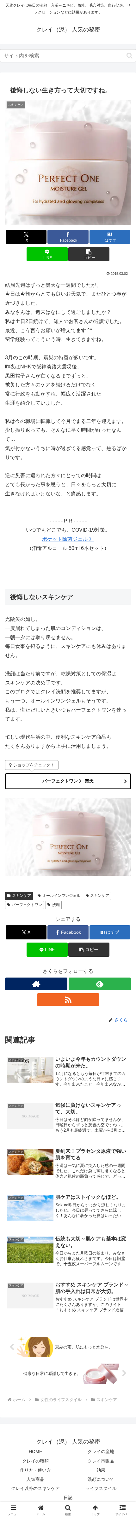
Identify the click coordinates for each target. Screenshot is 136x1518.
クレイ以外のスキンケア (35, 1488)
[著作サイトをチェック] (36, 984)
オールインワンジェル (61, 895)
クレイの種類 (35, 1460)
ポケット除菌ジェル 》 (68, 539)
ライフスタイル (100, 1488)
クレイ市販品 (101, 1460)
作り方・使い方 (35, 1470)
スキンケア (21, 895)
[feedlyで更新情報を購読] (100, 984)
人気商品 (35, 1479)
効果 (100, 1470)
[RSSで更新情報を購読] (68, 999)
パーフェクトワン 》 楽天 (68, 780)
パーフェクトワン (27, 905)
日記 (68, 1497)
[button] (129, 55)
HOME (35, 1451)
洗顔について (101, 1479)
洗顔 (56, 905)
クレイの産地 (101, 1451)
